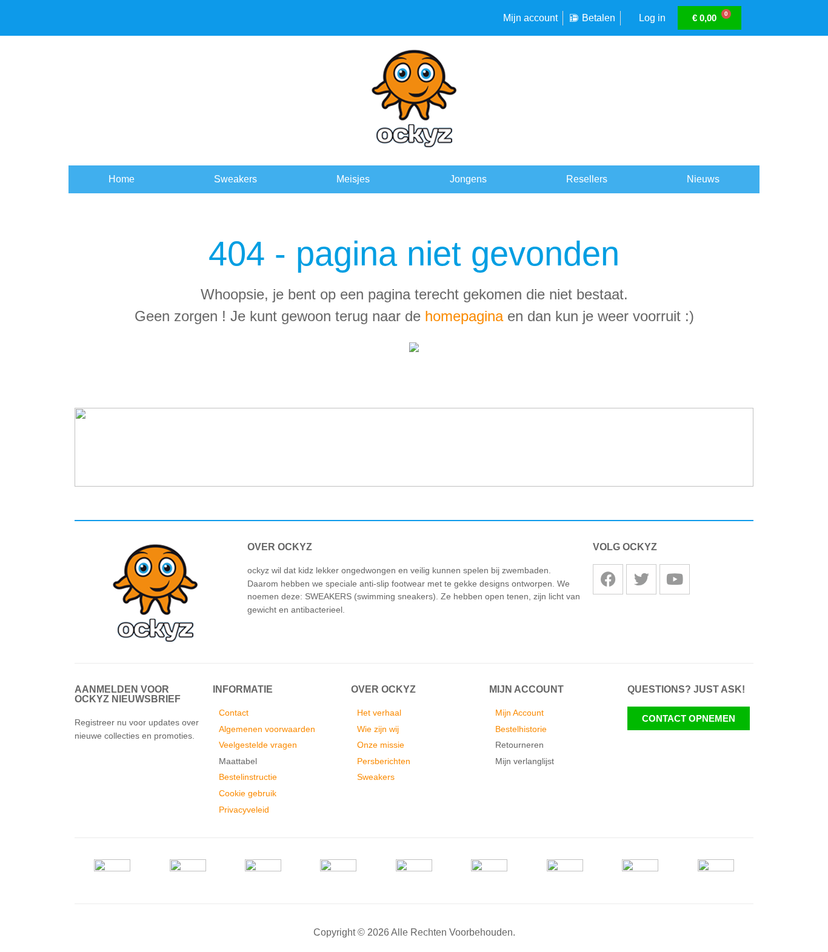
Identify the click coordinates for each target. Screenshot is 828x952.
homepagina (464, 316)
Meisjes (353, 179)
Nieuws (703, 179)
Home (122, 179)
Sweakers (235, 179)
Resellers (586, 179)
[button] (74, 437)
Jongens (468, 179)
